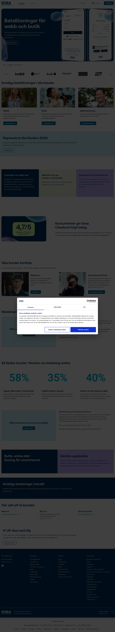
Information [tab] (57, 307)
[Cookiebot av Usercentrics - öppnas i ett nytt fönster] (88, 301)
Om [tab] (84, 307)
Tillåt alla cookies (83, 329)
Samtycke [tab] (30, 307)
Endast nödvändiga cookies (57, 329)
